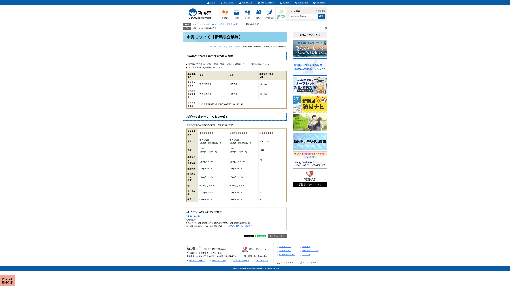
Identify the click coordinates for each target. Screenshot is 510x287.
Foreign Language (267, 3)
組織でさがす (211, 24)
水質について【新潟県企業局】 (205, 28)
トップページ (197, 24)
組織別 (258, 18)
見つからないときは (310, 35)
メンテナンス (262, 260)
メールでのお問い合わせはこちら (239, 226)
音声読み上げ (303, 3)
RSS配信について (310, 250)
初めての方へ (229, 3)
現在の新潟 (269, 18)
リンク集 (306, 254)
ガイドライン (285, 250)
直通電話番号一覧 (241, 260)
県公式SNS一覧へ (277, 236)
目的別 (247, 18)
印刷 (214, 46)
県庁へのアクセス (197, 260)
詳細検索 (321, 11)
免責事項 (306, 246)
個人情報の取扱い (287, 254)
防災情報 (225, 18)
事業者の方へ (247, 3)
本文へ (212, 3)
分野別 (236, 18)
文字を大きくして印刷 (231, 46)
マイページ (320, 3)
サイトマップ (285, 246)
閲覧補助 (286, 3)
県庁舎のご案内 (219, 260)
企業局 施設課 (225, 24)
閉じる (326, 28)
